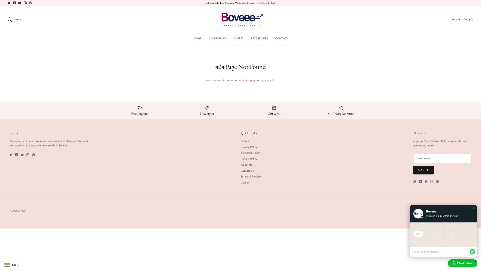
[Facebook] (14, 3)
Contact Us (247, 171)
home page (249, 80)
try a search (268, 80)
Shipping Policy (250, 153)
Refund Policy (249, 159)
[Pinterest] (30, 3)
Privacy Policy (249, 147)
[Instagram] (25, 3)
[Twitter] (9, 3)
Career (245, 182)
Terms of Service (251, 176)
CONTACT (281, 38)
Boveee (21, 210)
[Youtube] (19, 3)
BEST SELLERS (259, 38)
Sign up (423, 170)
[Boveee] (241, 19)
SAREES (239, 38)
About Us (246, 165)
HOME (197, 38)
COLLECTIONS (218, 38)
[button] (474, 208)
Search (245, 141)
